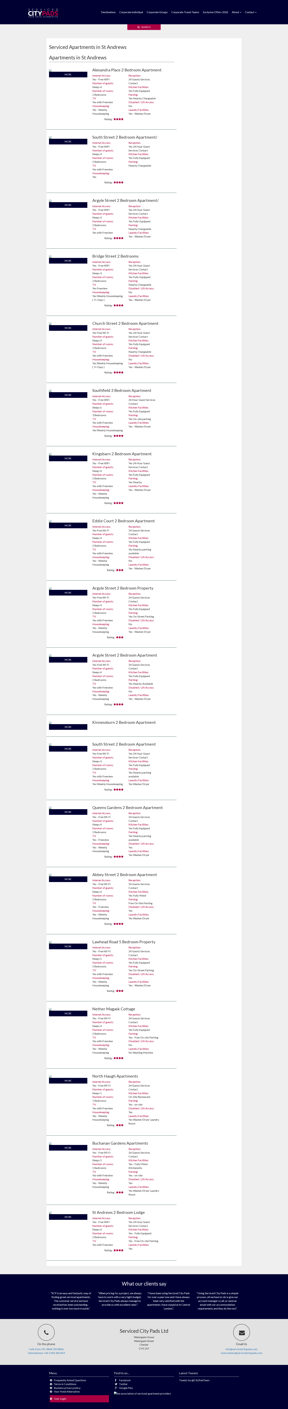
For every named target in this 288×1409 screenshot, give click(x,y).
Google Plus (126, 1387)
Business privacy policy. (67, 1387)
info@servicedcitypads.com (242, 1349)
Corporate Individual (131, 12)
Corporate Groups (157, 12)
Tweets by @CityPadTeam (194, 1380)
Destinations (108, 12)
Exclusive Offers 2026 (215, 12)
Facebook (125, 1380)
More (68, 74)
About (236, 12)
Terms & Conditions (65, 1384)
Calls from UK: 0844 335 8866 (46, 1349)
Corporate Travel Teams (185, 12)
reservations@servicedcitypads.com (241, 1352)
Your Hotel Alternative (67, 1391)
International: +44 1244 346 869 (46, 1352)
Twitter (123, 1384)
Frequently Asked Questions (70, 1380)
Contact (250, 12)
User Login (60, 1398)
